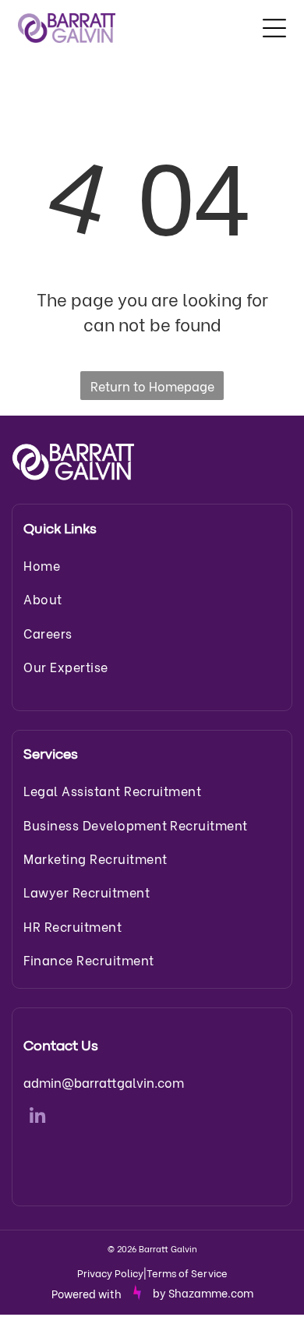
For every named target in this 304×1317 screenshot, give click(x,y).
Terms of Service (187, 1272)
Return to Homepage (152, 386)
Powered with (86, 1293)
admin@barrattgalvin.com (103, 1082)
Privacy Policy (110, 1272)
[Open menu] (274, 28)
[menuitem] (151, 565)
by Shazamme (190, 1292)
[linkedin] (37, 1118)
